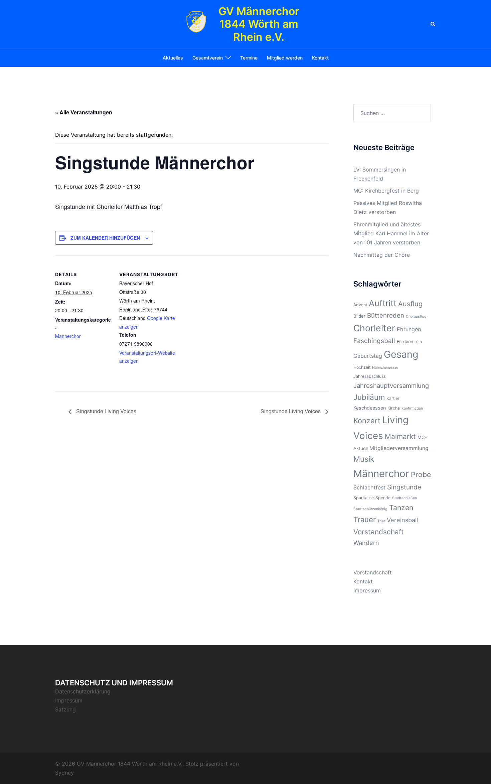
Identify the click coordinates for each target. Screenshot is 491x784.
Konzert (366, 420)
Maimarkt (400, 436)
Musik (363, 458)
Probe (421, 474)
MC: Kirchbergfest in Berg (386, 190)
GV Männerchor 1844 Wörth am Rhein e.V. (258, 24)
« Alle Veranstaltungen (83, 112)
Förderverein (409, 341)
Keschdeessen (369, 408)
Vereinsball (402, 520)
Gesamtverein (207, 58)
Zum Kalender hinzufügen (105, 237)
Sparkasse (363, 497)
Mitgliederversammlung (399, 448)
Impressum (367, 590)
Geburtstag (367, 356)
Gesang (401, 354)
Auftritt (382, 303)
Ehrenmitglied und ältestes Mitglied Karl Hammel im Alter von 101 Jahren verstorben (391, 233)
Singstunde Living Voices (105, 411)
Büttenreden (385, 315)
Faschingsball (374, 341)
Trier (381, 521)
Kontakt (320, 58)
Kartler (392, 398)
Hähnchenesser (385, 367)
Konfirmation (412, 408)
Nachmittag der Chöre (381, 254)
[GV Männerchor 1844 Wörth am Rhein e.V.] (196, 24)
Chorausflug (416, 316)
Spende (382, 497)
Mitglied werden (285, 58)
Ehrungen (409, 329)
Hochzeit (361, 367)
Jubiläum (369, 397)
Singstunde (404, 487)
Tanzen (401, 507)
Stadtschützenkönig (370, 509)
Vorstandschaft (378, 532)
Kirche (393, 408)
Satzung (65, 709)
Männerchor (68, 336)
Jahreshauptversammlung (391, 385)
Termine (249, 58)
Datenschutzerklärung (83, 691)
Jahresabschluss (369, 376)
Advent (360, 304)
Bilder (359, 316)
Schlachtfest (369, 487)
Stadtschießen (404, 498)
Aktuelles (173, 58)
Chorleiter (374, 328)
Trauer (364, 519)
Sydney (64, 772)
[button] (433, 24)
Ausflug (410, 304)
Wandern (366, 542)
